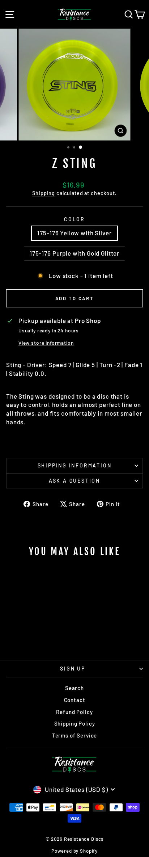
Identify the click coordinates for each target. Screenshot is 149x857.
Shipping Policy (74, 723)
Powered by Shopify (74, 851)
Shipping (43, 193)
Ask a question (74, 481)
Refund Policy (74, 712)
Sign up (72, 668)
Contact (74, 700)
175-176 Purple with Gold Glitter (74, 253)
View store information (46, 343)
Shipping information (75, 465)
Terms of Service (74, 735)
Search (74, 688)
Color (74, 219)
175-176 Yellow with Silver (74, 232)
